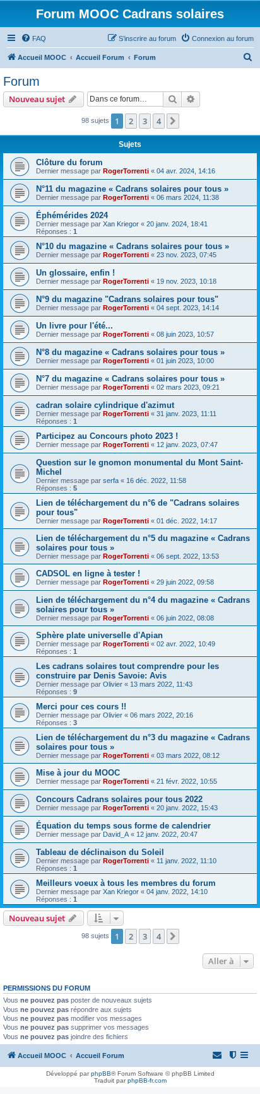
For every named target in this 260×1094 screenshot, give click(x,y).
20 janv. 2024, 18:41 (177, 224)
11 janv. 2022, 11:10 (186, 860)
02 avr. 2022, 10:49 (186, 644)
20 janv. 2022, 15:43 (187, 808)
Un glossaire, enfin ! (75, 272)
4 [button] (159, 121)
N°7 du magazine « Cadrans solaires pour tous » (130, 378)
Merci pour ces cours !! (81, 706)
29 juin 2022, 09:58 (185, 582)
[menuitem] (33, 38)
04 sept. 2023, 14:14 (188, 307)
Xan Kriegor (121, 224)
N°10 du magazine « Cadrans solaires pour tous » (132, 246)
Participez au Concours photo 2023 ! (107, 436)
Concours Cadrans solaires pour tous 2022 (119, 799)
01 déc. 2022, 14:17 (187, 521)
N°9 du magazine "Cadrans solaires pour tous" (127, 299)
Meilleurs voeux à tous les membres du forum (126, 883)
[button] (173, 121)
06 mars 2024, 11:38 (188, 197)
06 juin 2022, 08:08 (185, 618)
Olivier (112, 684)
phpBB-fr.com (147, 1080)
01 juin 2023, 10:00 (185, 360)
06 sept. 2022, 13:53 (188, 556)
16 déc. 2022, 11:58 (156, 480)
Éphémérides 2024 (72, 215)
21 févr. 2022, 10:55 (187, 781)
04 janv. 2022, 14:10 (177, 891)
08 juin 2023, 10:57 (185, 334)
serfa (111, 480)
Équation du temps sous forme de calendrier (123, 825)
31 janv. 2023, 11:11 (186, 413)
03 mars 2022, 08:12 (188, 755)
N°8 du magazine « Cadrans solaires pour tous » (130, 352)
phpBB (101, 1073)
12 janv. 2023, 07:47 (187, 444)
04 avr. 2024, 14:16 (186, 171)
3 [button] (145, 121)
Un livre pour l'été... (74, 325)
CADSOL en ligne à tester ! (88, 573)
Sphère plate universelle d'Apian (99, 635)
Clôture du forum (69, 162)
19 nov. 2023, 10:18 (186, 281)
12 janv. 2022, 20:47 (167, 834)
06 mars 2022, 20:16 (161, 715)
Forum (21, 81)
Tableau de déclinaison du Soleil (100, 852)
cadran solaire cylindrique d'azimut (105, 405)
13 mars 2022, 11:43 (161, 684)
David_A (116, 834)
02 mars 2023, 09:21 (188, 387)
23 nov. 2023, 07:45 (186, 255)
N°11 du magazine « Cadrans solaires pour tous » (132, 189)
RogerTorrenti (126, 171)
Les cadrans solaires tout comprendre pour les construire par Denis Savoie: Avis (127, 670)
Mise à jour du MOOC (78, 772)
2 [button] (131, 121)
